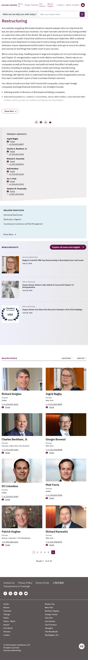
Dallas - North (9, 621)
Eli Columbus (10, 486)
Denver (5, 538)
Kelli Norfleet (12, 168)
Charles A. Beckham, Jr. (17, 149)
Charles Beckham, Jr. (15, 439)
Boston (6, 607)
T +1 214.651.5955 (54, 495)
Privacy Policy (25, 582)
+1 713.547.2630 (16, 174)
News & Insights (50, 5)
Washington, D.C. (52, 635)
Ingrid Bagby (12, 139)
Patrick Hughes (11, 531)
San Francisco (51, 625)
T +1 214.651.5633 (10, 404)
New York (49, 400)
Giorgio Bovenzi (56, 439)
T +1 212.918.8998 (54, 450)
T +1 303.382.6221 (10, 542)
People (27, 5)
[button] (50, 122)
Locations (75, 5)
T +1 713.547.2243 (10, 450)
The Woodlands (24, 538)
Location (66, 358)
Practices (34, 5)
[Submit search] (82, 14)
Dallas (4, 400)
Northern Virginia (52, 611)
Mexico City (49, 604)
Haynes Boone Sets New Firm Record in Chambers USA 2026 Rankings (52, 309)
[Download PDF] (46, 122)
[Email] (41, 122)
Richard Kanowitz (57, 531)
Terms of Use (42, 582)
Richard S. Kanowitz (15, 159)
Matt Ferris (52, 484)
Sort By (81, 358)
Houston (5, 446)
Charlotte (7, 611)
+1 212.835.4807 (16, 144)
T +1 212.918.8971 (54, 542)
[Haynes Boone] (9, 5)
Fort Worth (7, 628)
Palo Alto (49, 618)
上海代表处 (58, 582)
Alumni (68, 5)
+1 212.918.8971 (16, 164)
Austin (6, 604)
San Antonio (24, 446)
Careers (61, 5)
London (6, 635)
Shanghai (49, 628)
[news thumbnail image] (12, 264)
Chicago (6, 614)
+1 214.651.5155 (16, 184)
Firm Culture (42, 5)
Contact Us (9, 582)
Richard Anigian (11, 394)
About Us (20, 5)
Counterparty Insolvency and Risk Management (23, 224)
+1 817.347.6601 (16, 194)
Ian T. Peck (11, 178)
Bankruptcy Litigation (12, 219)
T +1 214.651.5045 (10, 496)
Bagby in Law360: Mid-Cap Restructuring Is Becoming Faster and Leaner (53, 260)
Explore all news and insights (66, 247)
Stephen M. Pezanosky (16, 188)
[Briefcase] (82, 5)
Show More (8, 234)
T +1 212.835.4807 (54, 404)
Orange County (51, 614)
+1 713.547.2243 (16, 154)
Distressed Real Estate (13, 215)
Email (12, 141)
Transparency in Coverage (16, 586)
